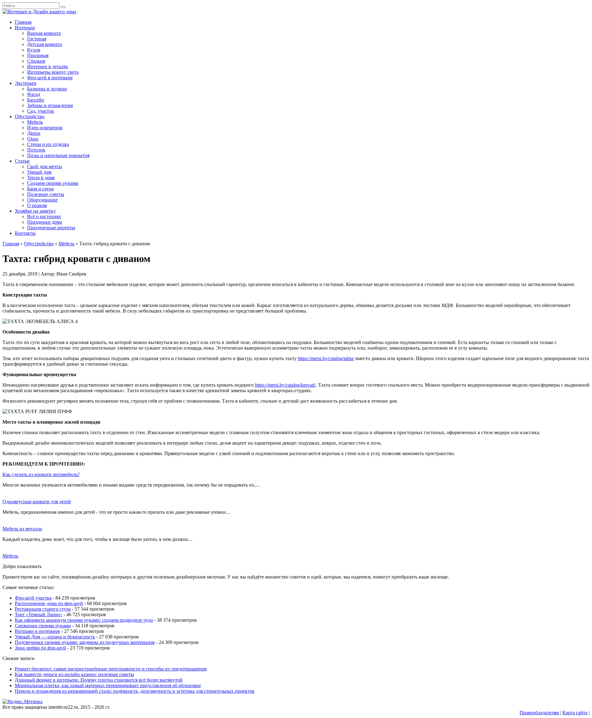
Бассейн (35, 99)
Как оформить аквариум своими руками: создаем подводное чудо (84, 620)
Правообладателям (539, 712)
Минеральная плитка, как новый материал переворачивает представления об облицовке (108, 685)
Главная (23, 22)
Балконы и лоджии (47, 88)
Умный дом (39, 172)
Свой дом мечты (44, 166)
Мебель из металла (22, 528)
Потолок (36, 149)
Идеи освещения (44, 127)
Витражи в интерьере (37, 631)
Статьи (22, 161)
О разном (37, 205)
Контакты (25, 233)
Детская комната (44, 44)
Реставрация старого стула (43, 609)
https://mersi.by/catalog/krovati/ (285, 385)
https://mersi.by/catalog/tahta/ (326, 358)
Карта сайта (574, 712)
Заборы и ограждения (50, 105)
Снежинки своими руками (43, 625)
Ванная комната (44, 33)
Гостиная (36, 38)
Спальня (36, 61)
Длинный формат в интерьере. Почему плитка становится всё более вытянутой (99, 680)
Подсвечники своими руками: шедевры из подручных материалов (85, 642)
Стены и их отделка (48, 144)
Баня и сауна (40, 188)
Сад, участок (40, 111)
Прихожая (37, 55)
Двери (33, 133)
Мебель (35, 122)
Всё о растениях (44, 216)
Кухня (33, 49)
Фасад (33, 94)
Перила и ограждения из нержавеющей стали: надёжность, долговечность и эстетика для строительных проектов (134, 691)
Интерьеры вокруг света (53, 72)
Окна (32, 138)
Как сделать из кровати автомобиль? (41, 474)
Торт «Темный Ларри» (38, 614)
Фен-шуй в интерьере (50, 77)
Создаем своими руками (52, 183)
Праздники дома (44, 222)
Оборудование (42, 199)
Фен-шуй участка (33, 597)
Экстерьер (25, 83)
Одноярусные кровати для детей (36, 501)
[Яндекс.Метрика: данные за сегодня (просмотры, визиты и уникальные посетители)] (22, 701)
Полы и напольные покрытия (58, 155)
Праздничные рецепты (51, 227)
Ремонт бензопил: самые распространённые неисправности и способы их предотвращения (111, 668)
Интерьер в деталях (47, 66)
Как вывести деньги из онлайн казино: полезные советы (74, 674)
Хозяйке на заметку (35, 211)
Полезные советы (45, 194)
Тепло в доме (41, 177)
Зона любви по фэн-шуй (40, 647)
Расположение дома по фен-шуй (49, 603)
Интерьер (25, 27)
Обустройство (29, 116)
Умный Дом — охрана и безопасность (55, 636)
